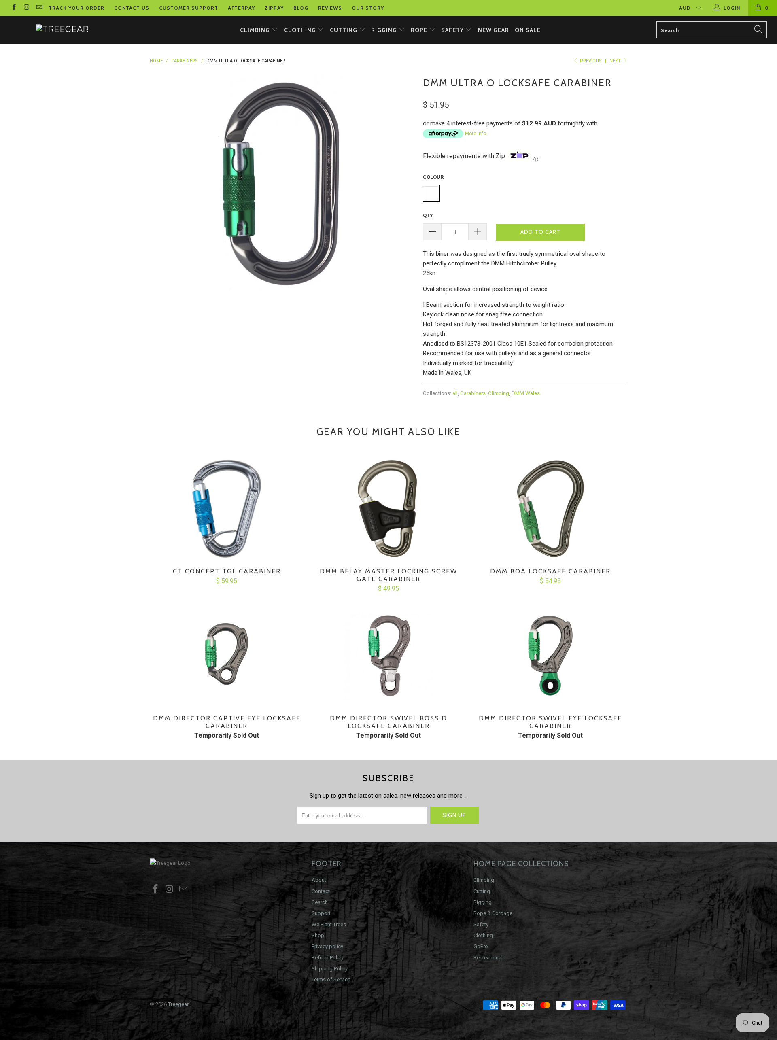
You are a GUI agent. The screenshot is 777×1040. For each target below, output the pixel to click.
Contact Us (131, 8)
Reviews (330, 8)
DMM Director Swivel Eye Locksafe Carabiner (550, 655)
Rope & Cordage (492, 913)
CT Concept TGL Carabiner (227, 508)
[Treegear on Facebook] (13, 8)
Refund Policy (328, 958)
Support (321, 913)
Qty (428, 215)
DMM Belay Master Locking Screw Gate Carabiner (388, 508)
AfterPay (241, 8)
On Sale (528, 30)
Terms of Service (331, 979)
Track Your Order (76, 8)
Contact (321, 891)
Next (615, 61)
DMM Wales (526, 393)
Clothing (301, 30)
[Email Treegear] (39, 8)
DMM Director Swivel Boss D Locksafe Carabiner (388, 655)
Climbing (256, 30)
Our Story (368, 8)
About (319, 880)
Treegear (178, 1004)
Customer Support (188, 8)
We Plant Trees (329, 924)
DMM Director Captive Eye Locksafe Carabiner (227, 655)
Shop (318, 935)
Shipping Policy (330, 969)
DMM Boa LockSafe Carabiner (550, 508)
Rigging (385, 30)
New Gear (493, 30)
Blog (300, 8)
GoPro (480, 946)
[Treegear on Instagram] (26, 8)
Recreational (488, 958)
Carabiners (473, 393)
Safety (453, 30)
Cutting (344, 30)
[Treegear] (62, 29)
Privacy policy (327, 946)
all (455, 393)
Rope (420, 30)
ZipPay (274, 8)
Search (320, 902)
